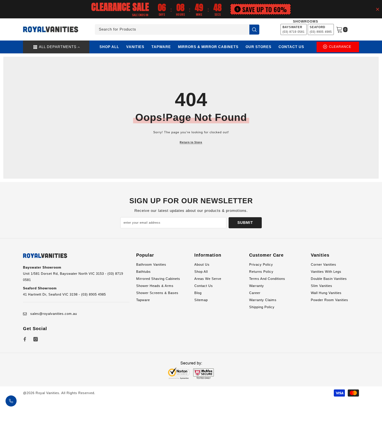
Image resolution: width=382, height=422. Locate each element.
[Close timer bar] (377, 9)
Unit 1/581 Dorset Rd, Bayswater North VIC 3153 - (65, 273)
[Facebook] (24, 339)
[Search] (177, 29)
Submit (245, 223)
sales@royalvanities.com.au (53, 314)
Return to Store (191, 142)
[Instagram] (35, 339)
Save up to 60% (264, 9)
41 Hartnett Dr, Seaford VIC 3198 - (52, 294)
